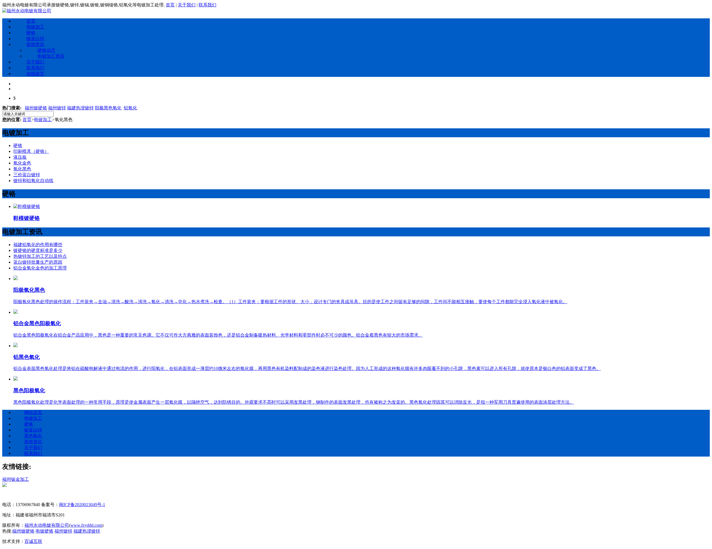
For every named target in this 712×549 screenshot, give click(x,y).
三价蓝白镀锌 (26, 174)
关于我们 (187, 5)
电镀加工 (35, 26)
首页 (170, 5)
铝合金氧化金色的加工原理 (40, 268)
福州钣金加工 (15, 479)
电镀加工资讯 (51, 56)
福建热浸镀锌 (80, 108)
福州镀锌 (57, 108)
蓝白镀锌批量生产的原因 (37, 262)
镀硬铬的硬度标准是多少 (37, 250)
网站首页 (33, 412)
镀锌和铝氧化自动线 (33, 180)
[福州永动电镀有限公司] (26, 10)
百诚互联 (33, 541)
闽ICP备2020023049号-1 (82, 504)
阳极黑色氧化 (108, 108)
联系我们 (207, 5)
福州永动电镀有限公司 (46, 525)
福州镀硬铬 (36, 108)
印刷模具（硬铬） (31, 151)
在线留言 (35, 73)
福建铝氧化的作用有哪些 (37, 244)
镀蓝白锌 (35, 38)
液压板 (20, 157)
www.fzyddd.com (86, 525)
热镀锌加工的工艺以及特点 (40, 256)
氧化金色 (22, 163)
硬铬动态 (46, 50)
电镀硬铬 (44, 531)
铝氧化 (130, 108)
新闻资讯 (35, 44)
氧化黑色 (22, 168)
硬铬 (30, 32)
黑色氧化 (33, 435)
